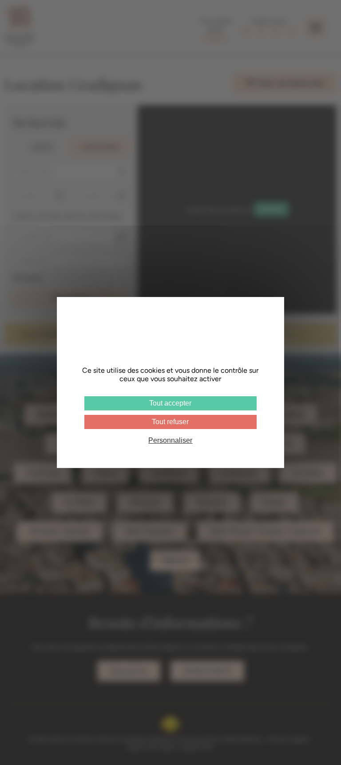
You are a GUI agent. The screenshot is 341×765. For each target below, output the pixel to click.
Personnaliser (170, 440)
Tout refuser (170, 421)
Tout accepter (170, 403)
